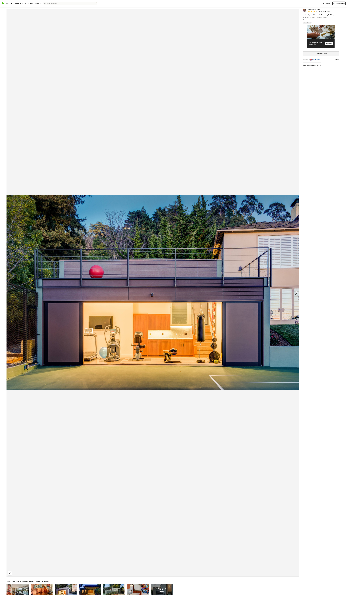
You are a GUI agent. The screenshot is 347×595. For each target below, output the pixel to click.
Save (158, 573)
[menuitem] (18, 3)
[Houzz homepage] (7, 3)
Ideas (37, 3)
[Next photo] (296, 292)
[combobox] (70, 3)
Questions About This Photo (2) (312, 65)
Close (337, 59)
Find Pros (17, 3)
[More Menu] (296, 573)
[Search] (45, 3)
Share (149, 573)
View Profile (326, 11)
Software (28, 3)
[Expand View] (10, 573)
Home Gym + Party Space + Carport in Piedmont (33, 581)
